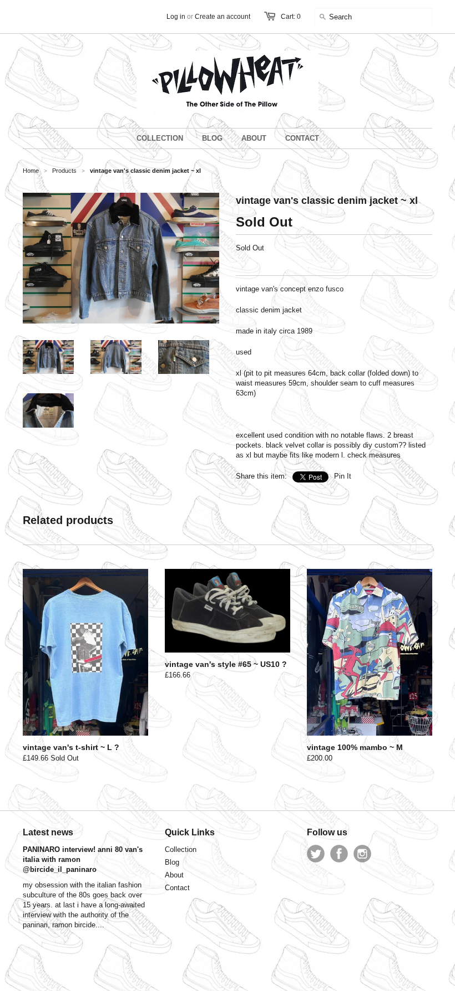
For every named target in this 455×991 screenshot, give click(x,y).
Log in (175, 16)
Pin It (342, 476)
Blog (172, 862)
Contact (177, 888)
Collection (180, 849)
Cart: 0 (291, 16)
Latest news (48, 832)
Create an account (222, 16)
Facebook (339, 853)
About (174, 875)
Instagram (362, 853)
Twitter (316, 853)
